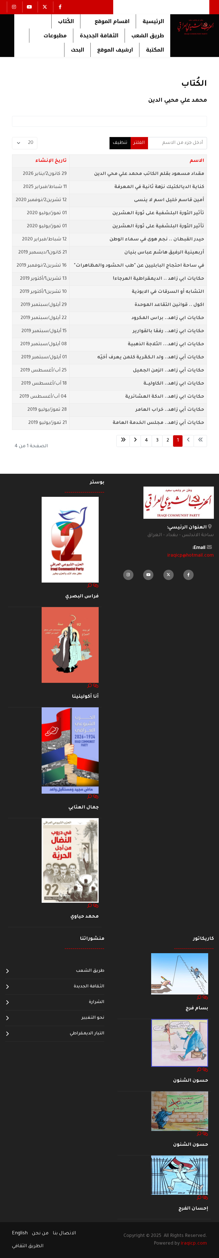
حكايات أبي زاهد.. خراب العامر (169, 409)
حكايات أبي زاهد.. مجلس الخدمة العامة (158, 423)
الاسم (197, 161)
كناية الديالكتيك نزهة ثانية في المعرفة (159, 187)
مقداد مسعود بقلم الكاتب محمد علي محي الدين (149, 174)
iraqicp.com (194, 1243)
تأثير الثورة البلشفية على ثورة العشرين (158, 213)
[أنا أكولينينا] (70, 645)
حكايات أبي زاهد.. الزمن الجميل (168, 370)
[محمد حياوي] (70, 860)
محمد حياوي (84, 916)
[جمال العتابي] (70, 750)
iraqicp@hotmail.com (190, 555)
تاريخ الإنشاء (51, 161)
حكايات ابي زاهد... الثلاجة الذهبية (166, 344)
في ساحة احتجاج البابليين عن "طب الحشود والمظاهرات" (139, 265)
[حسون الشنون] (179, 1043)
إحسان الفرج (193, 1208)
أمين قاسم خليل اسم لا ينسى (169, 200)
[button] (108, 21)
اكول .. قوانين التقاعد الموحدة (169, 305)
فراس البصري (82, 596)
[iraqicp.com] (192, 27)
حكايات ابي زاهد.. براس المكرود (167, 318)
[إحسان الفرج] (179, 1175)
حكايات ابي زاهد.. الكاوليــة (173, 383)
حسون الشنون (190, 1080)
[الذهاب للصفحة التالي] (135, 441)
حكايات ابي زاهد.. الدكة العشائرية (164, 396)
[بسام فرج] (179, 974)
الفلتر (139, 143)
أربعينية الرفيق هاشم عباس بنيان (164, 252)
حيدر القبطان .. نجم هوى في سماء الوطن (157, 239)
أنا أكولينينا (85, 696)
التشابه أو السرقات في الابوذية (168, 292)
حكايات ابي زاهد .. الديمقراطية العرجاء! (158, 278)
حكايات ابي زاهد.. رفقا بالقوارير (168, 331)
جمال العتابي (83, 807)
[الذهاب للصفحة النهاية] (123, 441)
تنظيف (120, 143)
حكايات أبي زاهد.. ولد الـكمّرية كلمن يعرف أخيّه (150, 357)
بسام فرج (197, 1008)
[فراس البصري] (70, 539)
